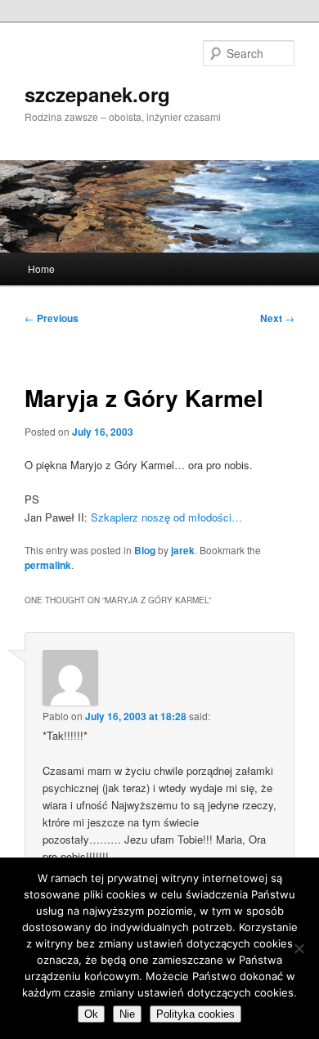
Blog (144, 550)
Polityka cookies (195, 1014)
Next (277, 318)
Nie (127, 1014)
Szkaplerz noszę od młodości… (166, 517)
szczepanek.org (97, 94)
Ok (91, 1014)
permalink (48, 565)
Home (41, 268)
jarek (183, 550)
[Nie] (298, 948)
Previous (52, 318)
